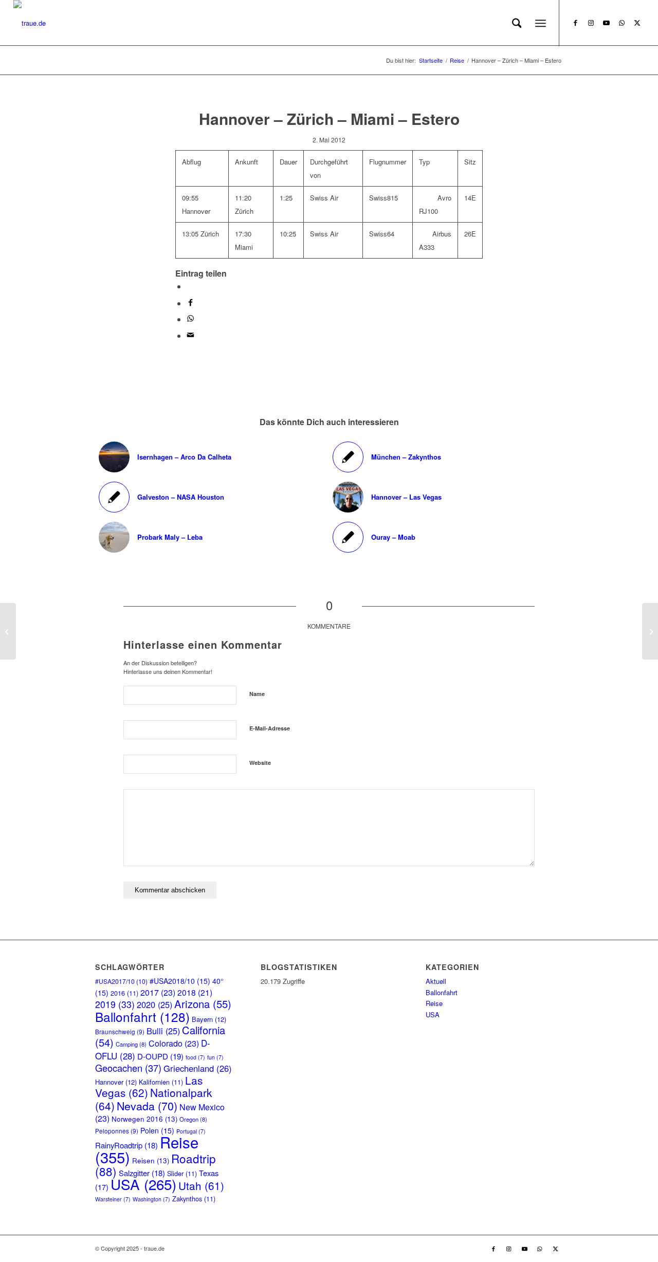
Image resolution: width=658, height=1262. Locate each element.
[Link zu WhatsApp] (621, 22)
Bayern (209, 1019)
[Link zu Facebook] (575, 22)
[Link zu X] (637, 22)
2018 (194, 992)
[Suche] (516, 23)
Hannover (116, 1082)
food (195, 1057)
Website (260, 762)
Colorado (174, 1043)
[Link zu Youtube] (606, 22)
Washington (151, 1199)
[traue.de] (29, 23)
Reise (434, 1003)
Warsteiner (113, 1199)
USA (143, 1184)
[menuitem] (516, 23)
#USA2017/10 (121, 981)
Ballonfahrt (142, 1017)
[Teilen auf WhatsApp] (190, 286)
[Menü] (540, 23)
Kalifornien (161, 1082)
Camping (131, 1044)
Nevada (147, 1105)
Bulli (163, 1031)
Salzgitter (142, 1172)
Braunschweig (119, 1031)
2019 (115, 1004)
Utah (201, 1185)
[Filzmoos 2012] (8, 631)
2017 (157, 992)
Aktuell (436, 981)
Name (257, 694)
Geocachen (128, 1067)
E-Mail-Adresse (269, 728)
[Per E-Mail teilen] (190, 335)
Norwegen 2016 (144, 1119)
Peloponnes (116, 1130)
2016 (124, 993)
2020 (154, 1004)
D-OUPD (160, 1056)
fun (215, 1057)
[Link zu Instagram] (590, 22)
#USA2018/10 (180, 981)
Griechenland (197, 1068)
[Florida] (650, 631)
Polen (157, 1130)
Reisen (150, 1160)
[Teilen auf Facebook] (190, 303)
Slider (182, 1173)
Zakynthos (193, 1198)
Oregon (193, 1119)
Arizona (202, 1003)
